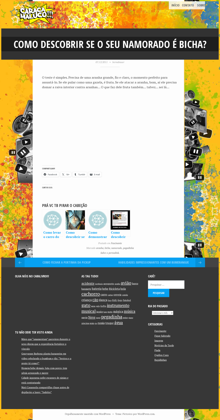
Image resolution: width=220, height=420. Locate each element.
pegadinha (111, 317)
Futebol (127, 300)
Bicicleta (114, 289)
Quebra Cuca (161, 355)
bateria (97, 289)
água (118, 322)
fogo (120, 300)
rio (96, 323)
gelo (98, 306)
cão (95, 299)
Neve (91, 317)
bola (123, 289)
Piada (157, 350)
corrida (125, 295)
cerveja (117, 294)
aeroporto (108, 283)
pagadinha (128, 248)
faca (109, 300)
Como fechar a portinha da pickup (67, 262)
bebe (105, 289)
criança (86, 300)
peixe (125, 317)
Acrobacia (99, 284)
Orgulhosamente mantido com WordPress (88, 413)
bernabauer (118, 62)
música (129, 311)
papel (98, 317)
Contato (188, 5)
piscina (85, 323)
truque (109, 323)
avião (126, 283)
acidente (87, 283)
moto (110, 311)
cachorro (90, 294)
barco (135, 283)
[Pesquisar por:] (166, 284)
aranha (100, 248)
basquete (86, 288)
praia (92, 323)
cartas (110, 295)
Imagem (158, 340)
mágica (118, 311)
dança (103, 300)
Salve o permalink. (110, 252)
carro (103, 294)
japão (99, 311)
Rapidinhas (160, 359)
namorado (116, 248)
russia (101, 323)
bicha (107, 248)
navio (84, 317)
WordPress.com (146, 413)
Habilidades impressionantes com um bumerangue (153, 262)
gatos (93, 306)
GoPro (103, 306)
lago (105, 312)
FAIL (114, 300)
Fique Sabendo (162, 335)
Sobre (201, 5)
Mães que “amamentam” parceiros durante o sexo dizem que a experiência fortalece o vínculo (45, 344)
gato (85, 305)
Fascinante (116, 243)
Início (175, 5)
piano (131, 317)
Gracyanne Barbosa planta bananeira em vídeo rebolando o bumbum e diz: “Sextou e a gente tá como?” (46, 358)
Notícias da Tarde (164, 345)
